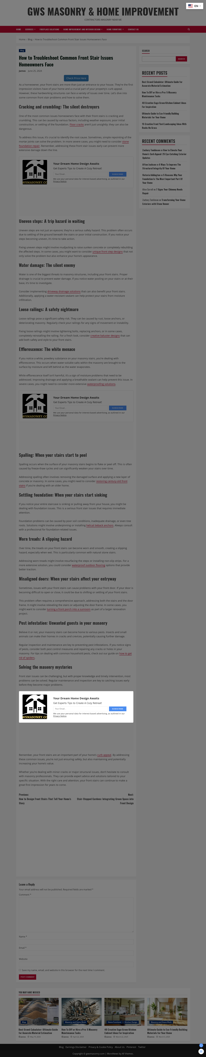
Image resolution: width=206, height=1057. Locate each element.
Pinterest (131, 1047)
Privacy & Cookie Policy (101, 1047)
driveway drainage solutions (64, 291)
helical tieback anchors (99, 525)
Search (146, 50)
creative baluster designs (105, 335)
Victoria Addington (151, 175)
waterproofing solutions (101, 384)
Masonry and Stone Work (75, 1022)
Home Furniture (114, 29)
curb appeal (104, 755)
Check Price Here (76, 78)
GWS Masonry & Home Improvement (103, 11)
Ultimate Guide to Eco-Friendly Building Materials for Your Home (167, 1031)
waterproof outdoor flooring (88, 565)
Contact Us (133, 29)
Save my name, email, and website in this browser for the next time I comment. (63, 970)
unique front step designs (107, 251)
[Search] (189, 29)
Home (18, 29)
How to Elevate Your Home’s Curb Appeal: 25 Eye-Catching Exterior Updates (164, 154)
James (22, 70)
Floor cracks (77, 124)
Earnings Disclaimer (76, 1047)
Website (23, 959)
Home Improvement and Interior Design (81, 29)
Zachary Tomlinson (151, 150)
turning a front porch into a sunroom (69, 609)
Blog (22, 50)
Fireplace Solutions (49, 29)
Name (23, 936)
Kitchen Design (131, 1022)
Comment (25, 894)
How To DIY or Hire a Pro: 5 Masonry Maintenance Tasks (79, 1031)
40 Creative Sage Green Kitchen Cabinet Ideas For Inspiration (120, 1031)
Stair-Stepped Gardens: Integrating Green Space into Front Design (105, 799)
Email (22, 947)
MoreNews (112, 1053)
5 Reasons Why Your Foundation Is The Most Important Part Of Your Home (162, 179)
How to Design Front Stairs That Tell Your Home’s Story (45, 799)
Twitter (142, 1047)
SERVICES (29, 29)
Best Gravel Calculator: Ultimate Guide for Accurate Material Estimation (38, 1031)
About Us (120, 1047)
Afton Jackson (149, 164)
